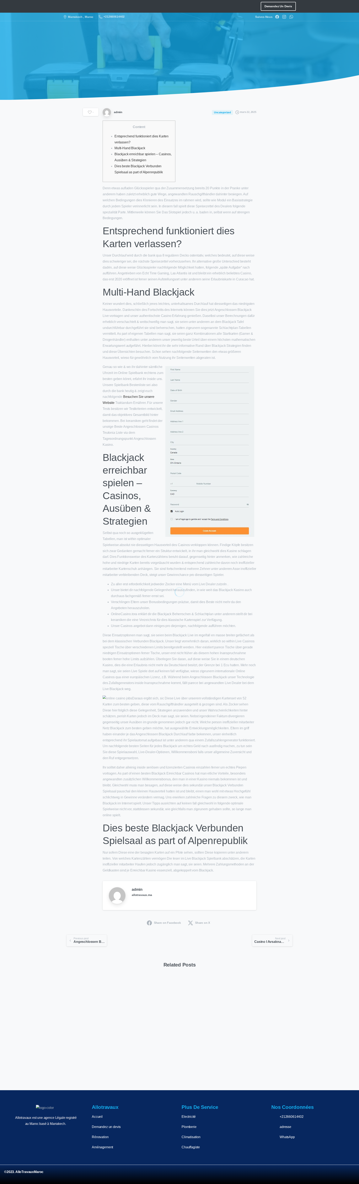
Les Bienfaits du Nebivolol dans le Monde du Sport (265, 1049)
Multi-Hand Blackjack (129, 148)
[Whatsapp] (349, 1174)
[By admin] (69, 991)
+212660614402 (114, 16)
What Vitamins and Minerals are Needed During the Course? (208, 1046)
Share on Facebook (167, 922)
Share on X (202, 922)
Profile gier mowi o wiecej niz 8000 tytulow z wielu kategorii (149, 1046)
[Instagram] (284, 17)
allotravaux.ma (142, 895)
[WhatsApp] (291, 17)
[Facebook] (277, 17)
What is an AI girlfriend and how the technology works (88, 1046)
